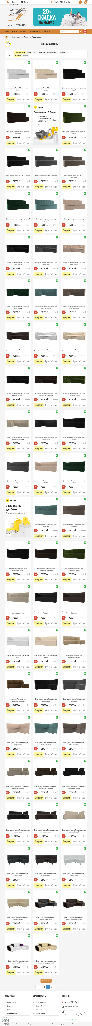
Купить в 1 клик (23, 99)
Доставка (23, 31)
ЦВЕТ (34, 52)
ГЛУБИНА (62, 52)
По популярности (20, 52)
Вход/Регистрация (41, 1002)
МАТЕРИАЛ (41, 52)
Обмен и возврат (35, 31)
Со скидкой (25, 55)
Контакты (47, 31)
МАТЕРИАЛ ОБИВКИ (51, 52)
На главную (6, 37)
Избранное (39, 1010)
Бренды (47, 1024)
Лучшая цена (38, 1024)
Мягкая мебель (16, 37)
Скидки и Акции (11, 1002)
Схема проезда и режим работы (71, 1019)
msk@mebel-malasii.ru (71, 1007)
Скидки (30, 1024)
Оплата (14, 31)
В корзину (10, 99)
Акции (7, 31)
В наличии (19, 55)
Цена (28, 52)
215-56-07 (62, 2)
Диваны (26, 37)
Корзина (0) (39, 1006)
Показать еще (46, 981)
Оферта (74, 1024)
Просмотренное (40, 1013)
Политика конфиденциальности (60, 1024)
